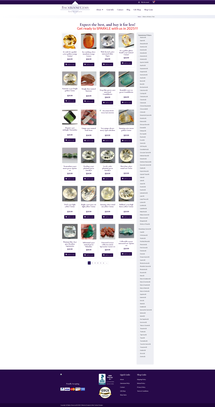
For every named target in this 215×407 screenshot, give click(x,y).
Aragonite (143, 71)
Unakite (143, 350)
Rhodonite (143, 269)
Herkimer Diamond (145, 162)
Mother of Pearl (145, 224)
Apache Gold (144, 62)
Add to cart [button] (70, 64)
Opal (142, 232)
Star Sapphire (144, 319)
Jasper (142, 183)
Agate (142, 40)
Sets (142, 300)
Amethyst (143, 46)
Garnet (142, 143)
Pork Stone (143, 247)
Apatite (143, 65)
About (98, 10)
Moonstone (144, 218)
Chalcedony (144, 96)
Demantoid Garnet (145, 115)
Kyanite (143, 190)
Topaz (142, 338)
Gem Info (110, 10)
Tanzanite (143, 328)
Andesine (143, 59)
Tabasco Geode (145, 325)
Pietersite (143, 244)
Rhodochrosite (144, 263)
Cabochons (143, 90)
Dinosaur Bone (144, 124)
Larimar (142, 202)
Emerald (143, 127)
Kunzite (143, 186)
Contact (120, 10)
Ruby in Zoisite (144, 291)
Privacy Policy (141, 387)
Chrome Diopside (145, 106)
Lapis (142, 196)
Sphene (143, 313)
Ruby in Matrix (144, 288)
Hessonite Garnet (145, 165)
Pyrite (142, 254)
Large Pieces (144, 199)
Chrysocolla (144, 109)
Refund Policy (141, 383)
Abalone (143, 37)
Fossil (142, 140)
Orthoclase (143, 235)
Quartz (142, 260)
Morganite (143, 221)
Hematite (143, 158)
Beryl (142, 84)
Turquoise (143, 347)
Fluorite (143, 137)
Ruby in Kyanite (145, 285)
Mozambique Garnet (145, 229)
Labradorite (144, 193)
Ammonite (143, 56)
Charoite (143, 99)
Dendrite (143, 118)
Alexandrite (144, 43)
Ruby (142, 275)
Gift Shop (137, 10)
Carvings (143, 93)
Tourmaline (143, 341)
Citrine (142, 112)
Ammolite (143, 53)
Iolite (142, 177)
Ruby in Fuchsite (145, 282)
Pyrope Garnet (144, 257)
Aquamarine (144, 68)
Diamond (143, 121)
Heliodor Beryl (144, 155)
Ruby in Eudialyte (145, 278)
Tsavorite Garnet (145, 344)
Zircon (142, 353)
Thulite (142, 331)
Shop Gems (148, 10)
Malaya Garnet (144, 214)
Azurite (142, 78)
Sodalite (143, 306)
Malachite (143, 211)
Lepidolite (143, 208)
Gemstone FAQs (125, 383)
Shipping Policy (141, 379)
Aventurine (143, 74)
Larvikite (143, 205)
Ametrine (143, 50)
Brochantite (144, 87)
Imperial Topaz (144, 174)
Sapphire (143, 294)
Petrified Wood (145, 241)
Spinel (142, 316)
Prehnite (143, 250)
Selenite (143, 297)
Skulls (142, 303)
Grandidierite (144, 149)
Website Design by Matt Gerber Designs (92, 405)
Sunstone (143, 322)
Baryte (142, 81)
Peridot (142, 238)
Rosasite (143, 272)
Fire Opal (143, 134)
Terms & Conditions (142, 391)
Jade (142, 180)
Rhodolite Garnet (145, 266)
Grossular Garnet (145, 152)
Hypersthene (144, 171)
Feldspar (143, 130)
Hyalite (142, 168)
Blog (128, 10)
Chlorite (143, 102)
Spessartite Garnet (146, 310)
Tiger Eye (143, 334)
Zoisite (142, 356)
